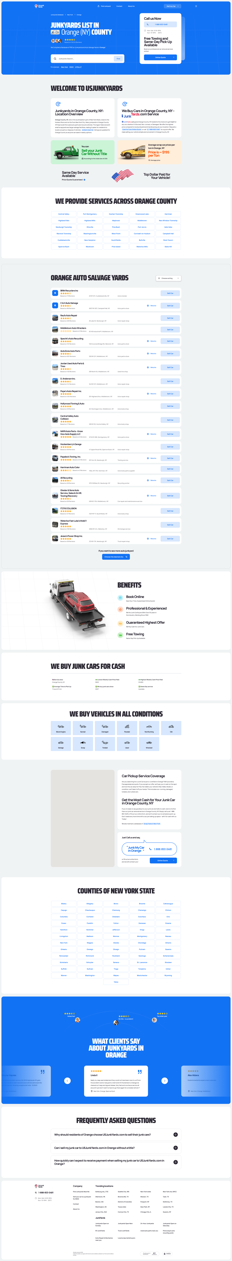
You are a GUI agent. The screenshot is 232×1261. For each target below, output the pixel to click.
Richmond (90, 956)
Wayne (116, 975)
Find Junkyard (106, 6)
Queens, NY (167, 1212)
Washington (90, 975)
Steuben (168, 962)
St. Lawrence (142, 962)
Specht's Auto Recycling (71, 338)
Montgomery (142, 936)
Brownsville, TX (123, 1197)
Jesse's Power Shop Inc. (71, 536)
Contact (119, 6)
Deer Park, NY (145, 1207)
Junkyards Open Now (125, 1223)
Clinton (168, 910)
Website (153, 306)
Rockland (116, 956)
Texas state (122, 1207)
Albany (63, 904)
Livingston (64, 936)
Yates (116, 982)
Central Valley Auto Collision (69, 417)
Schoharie (64, 962)
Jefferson (116, 930)
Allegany (89, 904)
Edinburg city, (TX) (101, 1192)
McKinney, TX (167, 1202)
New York (70, 15)
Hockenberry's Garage (70, 444)
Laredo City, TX (168, 1207)
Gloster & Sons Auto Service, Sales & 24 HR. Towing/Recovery (71, 493)
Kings (142, 930)
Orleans (64, 949)
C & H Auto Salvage (69, 303)
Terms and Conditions (109, 1253)
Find (118, 59)
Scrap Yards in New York (152, 824)
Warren (64, 975)
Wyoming (168, 975)
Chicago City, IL (145, 1212)
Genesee (142, 923)
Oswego (90, 949)
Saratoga (142, 956)
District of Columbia (125, 1202)
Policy (75, 1255)
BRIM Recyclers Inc (69, 290)
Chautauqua (90, 910)
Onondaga (142, 943)
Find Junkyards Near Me (81, 1192)
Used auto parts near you (149, 1231)
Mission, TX (144, 1197)
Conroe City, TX (123, 1212)
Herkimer (90, 930)
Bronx (116, 904)
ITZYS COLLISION (68, 508)
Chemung (116, 910)
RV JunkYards (100, 1231)
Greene (168, 923)
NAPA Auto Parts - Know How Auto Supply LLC (71, 432)
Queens (168, 949)
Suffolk (64, 969)
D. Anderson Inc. (68, 378)
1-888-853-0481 (154, 129)
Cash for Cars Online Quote (131, 129)
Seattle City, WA (123, 1192)
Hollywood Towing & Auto (72, 403)
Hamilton (63, 930)
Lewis (168, 930)
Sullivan (90, 969)
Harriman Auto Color (70, 467)
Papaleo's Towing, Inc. (70, 456)
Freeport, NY (144, 1202)
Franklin (90, 923)
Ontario (168, 943)
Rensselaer (63, 956)
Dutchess (142, 917)
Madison (90, 936)
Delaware (116, 917)
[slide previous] (67, 1080)
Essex (63, 923)
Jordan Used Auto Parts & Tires (72, 365)
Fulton (116, 923)
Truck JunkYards (123, 1231)
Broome (142, 904)
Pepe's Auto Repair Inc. (71, 391)
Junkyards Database (57, 15)
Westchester (142, 975)
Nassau (168, 936)
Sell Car (170, 293)
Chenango (142, 910)
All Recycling (66, 477)
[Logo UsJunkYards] (39, 1186)
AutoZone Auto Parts (70, 351)
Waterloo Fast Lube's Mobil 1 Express (73, 522)
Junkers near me (87, 130)
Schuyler (89, 962)
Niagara (90, 943)
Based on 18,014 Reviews (73, 42)
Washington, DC (101, 1207)
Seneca (116, 962)
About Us (131, 6)
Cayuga (64, 910)
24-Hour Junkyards (147, 1223)
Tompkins (142, 969)
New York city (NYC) (170, 1192)
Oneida (116, 943)
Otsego (116, 949)
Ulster (168, 969)
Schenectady (168, 956)
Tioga (116, 969)
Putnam (142, 949)
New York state (145, 1192)
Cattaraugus (168, 904)
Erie (168, 917)
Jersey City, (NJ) (101, 1212)
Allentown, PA (100, 1197)
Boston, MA (99, 1202)
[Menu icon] (196, 6)
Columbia (64, 917)
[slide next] (164, 1080)
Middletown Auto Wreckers (73, 328)
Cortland (89, 917)
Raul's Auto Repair (68, 315)
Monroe (116, 936)
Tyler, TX (166, 1197)
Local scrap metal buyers (126, 1238)
